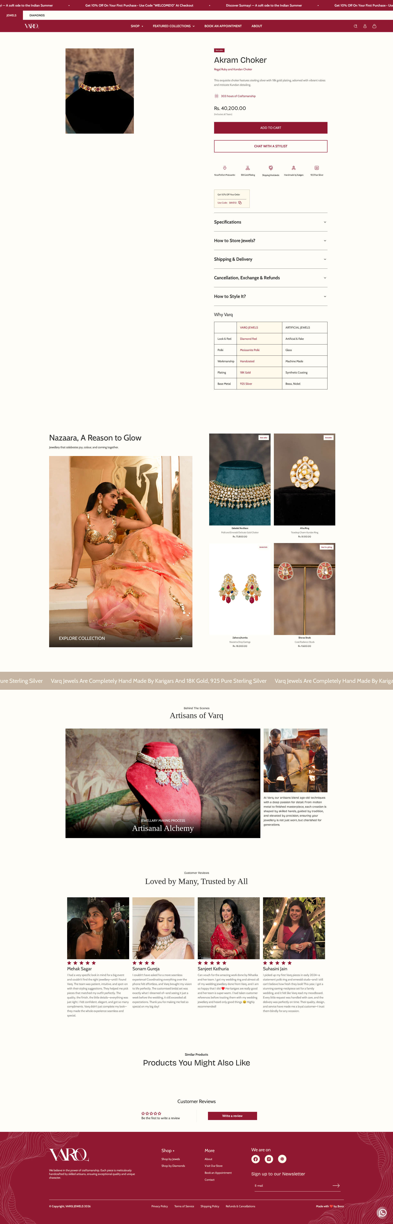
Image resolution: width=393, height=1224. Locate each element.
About (208, 1159)
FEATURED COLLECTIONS (172, 26)
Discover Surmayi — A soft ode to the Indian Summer (133, 5)
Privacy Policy (159, 1206)
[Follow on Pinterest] (282, 1162)
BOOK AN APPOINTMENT (223, 26)
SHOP (137, 26)
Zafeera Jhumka (240, 638)
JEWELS (11, 15)
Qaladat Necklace (240, 528)
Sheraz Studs (304, 638)
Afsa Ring (304, 528)
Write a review (232, 1116)
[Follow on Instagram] (269, 1162)
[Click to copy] (240, 202)
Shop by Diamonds (173, 1166)
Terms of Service (184, 1206)
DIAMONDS (37, 15)
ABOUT (257, 26)
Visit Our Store (213, 1166)
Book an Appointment (218, 1173)
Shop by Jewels (170, 1159)
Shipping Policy (210, 1206)
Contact (210, 1180)
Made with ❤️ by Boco (330, 1206)
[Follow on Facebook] (255, 1162)
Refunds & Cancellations (240, 1206)
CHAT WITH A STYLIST (270, 146)
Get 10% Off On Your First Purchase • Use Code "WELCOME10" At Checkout (257, 5)
